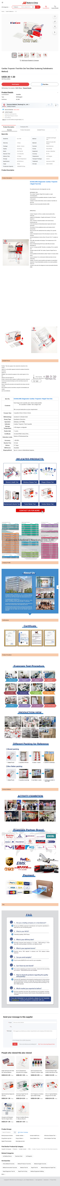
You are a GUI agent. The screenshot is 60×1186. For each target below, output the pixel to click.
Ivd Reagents (29, 1156)
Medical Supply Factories (40, 1163)
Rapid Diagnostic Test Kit (9, 1171)
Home (3, 11)
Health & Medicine (9, 11)
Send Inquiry (15, 84)
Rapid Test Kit (34, 1167)
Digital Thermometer (6, 1141)
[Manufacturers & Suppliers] (30, 2)
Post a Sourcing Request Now (46, 1044)
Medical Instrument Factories (10, 1167)
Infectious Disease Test (49, 1135)
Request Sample (27, 88)
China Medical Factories (8, 1163)
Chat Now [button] (45, 84)
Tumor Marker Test (34, 1138)
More (3, 1174)
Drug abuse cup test (6, 1138)
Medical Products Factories (24, 1163)
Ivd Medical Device (7, 1156)
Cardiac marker (19, 1135)
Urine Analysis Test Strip (50, 1138)
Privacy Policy (53, 1179)
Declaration (46, 1179)
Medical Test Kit (24, 1167)
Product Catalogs (23, 1132)
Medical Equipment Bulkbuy (37, 1171)
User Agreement (38, 1179)
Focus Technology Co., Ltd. (20, 1179)
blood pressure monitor (7, 1135)
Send (15, 1044)
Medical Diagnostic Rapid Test (48, 1167)
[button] (53, 129)
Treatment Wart (18, 1156)
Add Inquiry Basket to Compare (30, 60)
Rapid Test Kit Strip (22, 1171)
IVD (16, 11)
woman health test (34, 1135)
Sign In (4, 119)
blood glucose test (20, 1141)
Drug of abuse (19, 1138)
